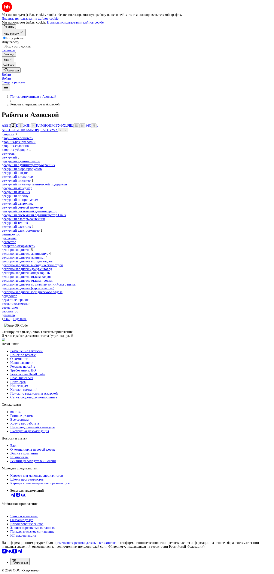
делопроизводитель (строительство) (28, 288)
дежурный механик (16, 192)
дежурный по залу (15, 196)
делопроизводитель (16, 249)
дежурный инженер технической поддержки (34, 184)
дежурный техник (15, 223)
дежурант (9, 153)
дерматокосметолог (16, 303)
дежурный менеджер (17, 188)
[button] (6, 74)
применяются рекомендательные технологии (86, 542)
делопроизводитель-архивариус (25, 253)
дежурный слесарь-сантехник (23, 219)
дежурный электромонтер (21, 230)
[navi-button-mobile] (6, 87)
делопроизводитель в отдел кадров (27, 261)
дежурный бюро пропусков (22, 169)
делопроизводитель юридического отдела (32, 292)
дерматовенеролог (15, 300)
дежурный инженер (16, 180)
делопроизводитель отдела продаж (27, 280)
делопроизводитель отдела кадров (27, 276)
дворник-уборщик (15, 149)
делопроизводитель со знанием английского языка (39, 284)
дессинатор (10, 311)
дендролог (9, 296)
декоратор (9, 242)
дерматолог (10, 307)
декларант (9, 238)
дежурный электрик (16, 226)
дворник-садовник (15, 146)
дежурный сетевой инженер (22, 207)
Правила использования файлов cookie (75, 22)
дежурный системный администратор (29, 211)
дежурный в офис (15, 173)
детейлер (8, 315)
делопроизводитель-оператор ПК (26, 273)
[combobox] (20, 561)
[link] (9, 64)
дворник (8, 134)
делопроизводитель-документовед (27, 269)
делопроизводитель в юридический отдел (32, 265)
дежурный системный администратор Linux (34, 215)
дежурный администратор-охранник (28, 165)
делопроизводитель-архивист (23, 257)
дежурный (9, 157)
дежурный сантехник (17, 203)
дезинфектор (11, 234)
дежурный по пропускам (20, 199)
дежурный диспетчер (17, 176)
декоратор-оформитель (18, 246)
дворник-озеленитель (17, 138)
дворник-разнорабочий (19, 142)
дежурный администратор (21, 161)
